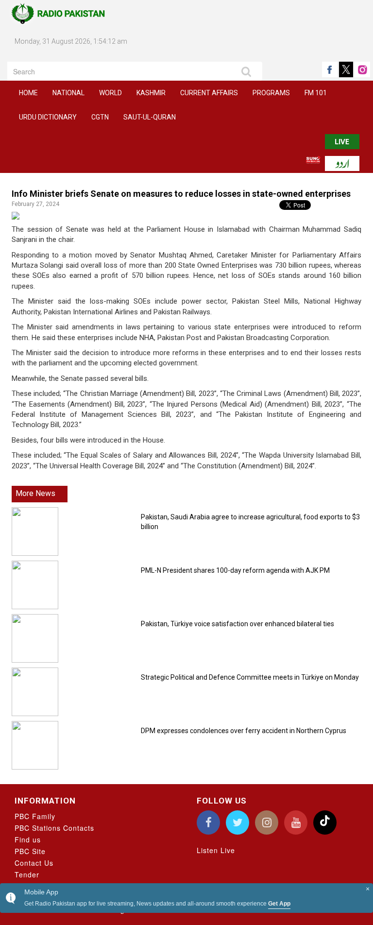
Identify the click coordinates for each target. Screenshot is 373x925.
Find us (28, 839)
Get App (279, 903)
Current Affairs (209, 93)
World (110, 93)
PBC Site (30, 851)
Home (28, 93)
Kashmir (151, 93)
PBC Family (35, 816)
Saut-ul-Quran (149, 117)
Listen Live (216, 850)
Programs (271, 93)
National (68, 93)
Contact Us (34, 863)
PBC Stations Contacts (54, 828)
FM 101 (316, 93)
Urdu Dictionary (48, 117)
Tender (27, 874)
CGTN (100, 117)
